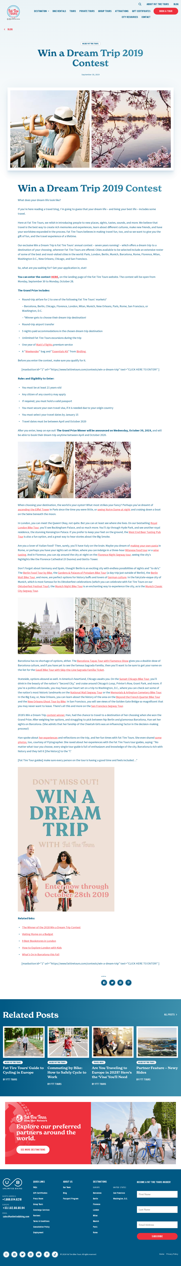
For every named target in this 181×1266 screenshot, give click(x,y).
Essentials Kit (60, 351)
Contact (146, 17)
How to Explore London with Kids (42, 947)
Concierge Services (41, 1209)
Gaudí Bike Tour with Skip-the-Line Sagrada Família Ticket (69, 670)
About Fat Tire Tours (158, 4)
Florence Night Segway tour (114, 554)
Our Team (67, 1187)
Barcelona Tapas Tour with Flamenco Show (102, 661)
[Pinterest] (46, 1254)
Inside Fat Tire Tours (90, 43)
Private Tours (86, 11)
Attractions (122, 11)
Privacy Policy (172, 1254)
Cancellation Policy (41, 1226)
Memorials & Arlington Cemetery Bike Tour (136, 692)
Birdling (81, 351)
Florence (96, 1204)
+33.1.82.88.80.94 (14, 1208)
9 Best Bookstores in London (39, 941)
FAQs (35, 1187)
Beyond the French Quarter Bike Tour (138, 697)
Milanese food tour (136, 550)
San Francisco (119, 1192)
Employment (38, 1232)
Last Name (143, 1203)
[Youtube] (38, 1254)
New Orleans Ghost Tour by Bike (47, 701)
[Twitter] (22, 1254)
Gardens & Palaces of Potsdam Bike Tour (82, 572)
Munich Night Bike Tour (69, 586)
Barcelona (97, 1192)
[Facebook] (14, 1254)
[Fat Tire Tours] (13, 12)
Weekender (32, 351)
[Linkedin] (30, 1254)
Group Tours (105, 11)
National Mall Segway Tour (86, 692)
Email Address (145, 1218)
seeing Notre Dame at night (113, 509)
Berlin (95, 1198)
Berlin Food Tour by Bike (37, 572)
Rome (95, 1232)
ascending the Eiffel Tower (33, 509)
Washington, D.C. (120, 1198)
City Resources (130, 17)
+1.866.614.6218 (12, 1199)
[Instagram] (6, 1254)
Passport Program (70, 1198)
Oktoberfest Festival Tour (33, 586)
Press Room (38, 1198)
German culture (117, 577)
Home (161, 1254)
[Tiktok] (54, 1254)
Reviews (36, 1215)
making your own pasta (144, 545)
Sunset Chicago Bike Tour (134, 679)
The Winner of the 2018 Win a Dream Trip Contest (51, 927)
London (96, 1209)
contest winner (55, 715)
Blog (176, 4)
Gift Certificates (141, 11)
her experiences (48, 737)
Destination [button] (40, 11)
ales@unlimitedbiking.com (16, 1216)
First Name (143, 1188)
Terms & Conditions (41, 1221)
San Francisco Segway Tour (107, 706)
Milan (95, 1215)
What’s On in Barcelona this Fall (40, 954)
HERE (54, 277)
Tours (73, 11)
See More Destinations (33, 1149)
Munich (96, 1221)
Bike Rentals (59, 11)
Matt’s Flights (44, 344)
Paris (95, 1226)
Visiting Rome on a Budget (37, 934)
